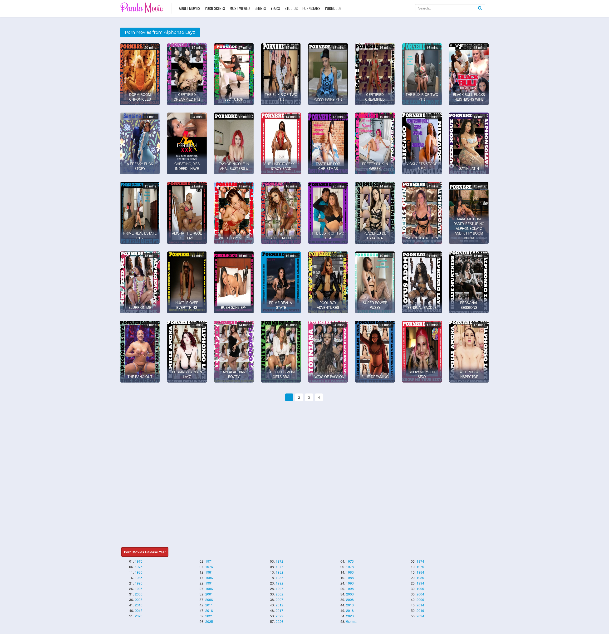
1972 (279, 561)
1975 (138, 566)
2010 (138, 605)
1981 (209, 572)
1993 (350, 583)
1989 (420, 577)
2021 (209, 616)
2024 (420, 616)
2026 (279, 621)
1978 (350, 566)
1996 (209, 588)
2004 (420, 594)
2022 (279, 616)
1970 (138, 561)
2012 (279, 605)
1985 (138, 577)
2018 (350, 610)
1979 (420, 566)
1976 (209, 566)
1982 (279, 572)
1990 (138, 583)
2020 (138, 616)
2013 (350, 605)
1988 (350, 577)
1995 (138, 588)
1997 (279, 588)
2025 (209, 621)
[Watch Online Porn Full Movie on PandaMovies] (142, 7)
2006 (209, 599)
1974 (420, 561)
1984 (420, 572)
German (352, 621)
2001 (209, 594)
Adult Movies (189, 8)
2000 (138, 594)
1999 (420, 588)
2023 (350, 616)
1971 (209, 561)
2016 (209, 610)
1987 (279, 577)
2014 (420, 605)
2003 (350, 594)
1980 (138, 572)
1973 (350, 561)
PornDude (333, 8)
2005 (138, 599)
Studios (291, 8)
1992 (279, 583)
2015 (138, 610)
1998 (350, 588)
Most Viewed (240, 8)
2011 (209, 605)
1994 (420, 583)
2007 (279, 599)
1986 (209, 577)
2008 (350, 599)
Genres (260, 8)
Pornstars (311, 8)
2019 (420, 610)
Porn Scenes (215, 8)
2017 (279, 610)
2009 (420, 599)
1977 (279, 566)
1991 (209, 583)
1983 (350, 572)
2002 (279, 594)
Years (275, 8)
